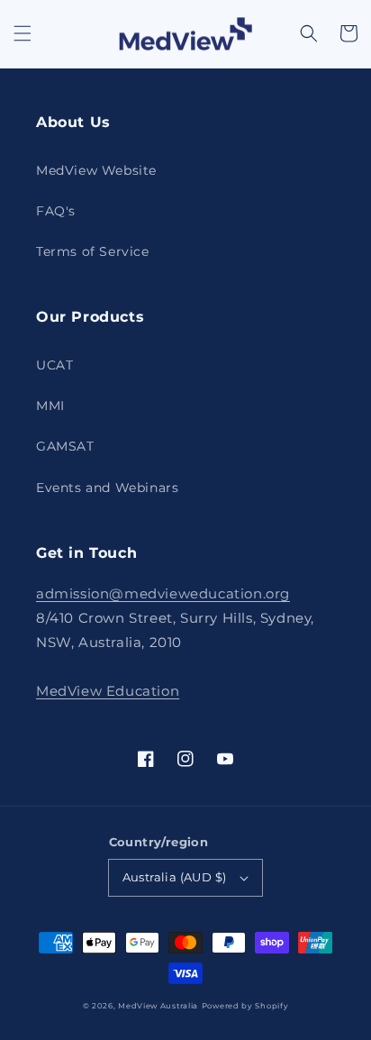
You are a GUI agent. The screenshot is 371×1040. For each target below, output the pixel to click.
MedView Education (107, 690)
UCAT (54, 365)
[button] (22, 33)
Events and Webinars (107, 487)
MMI (50, 405)
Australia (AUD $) (174, 877)
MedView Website (96, 170)
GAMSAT (65, 446)
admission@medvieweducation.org (163, 593)
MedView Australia (158, 1005)
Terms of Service (92, 251)
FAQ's (56, 211)
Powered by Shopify (245, 1005)
